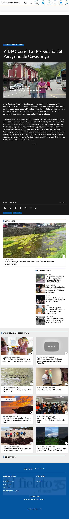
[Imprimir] (31, 2)
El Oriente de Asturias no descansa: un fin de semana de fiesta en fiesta (55, 299)
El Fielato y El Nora (9, 202)
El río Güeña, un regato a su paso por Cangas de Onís (29, 261)
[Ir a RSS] (43, 468)
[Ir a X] (38, 468)
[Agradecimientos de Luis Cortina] (52, 377)
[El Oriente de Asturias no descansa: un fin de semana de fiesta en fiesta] (40, 299)
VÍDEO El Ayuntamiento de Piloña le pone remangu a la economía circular (16, 360)
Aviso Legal (7, 487)
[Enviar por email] (25, 2)
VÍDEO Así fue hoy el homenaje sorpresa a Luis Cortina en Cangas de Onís (51, 420)
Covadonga (7, 213)
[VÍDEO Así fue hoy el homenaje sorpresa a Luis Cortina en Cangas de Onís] (52, 405)
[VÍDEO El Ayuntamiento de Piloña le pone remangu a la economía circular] (17, 346)
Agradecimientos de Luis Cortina (49, 389)
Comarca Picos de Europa (14, 45)
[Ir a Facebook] (35, 468)
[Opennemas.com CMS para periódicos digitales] (34, 509)
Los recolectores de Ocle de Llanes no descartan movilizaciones (17, 450)
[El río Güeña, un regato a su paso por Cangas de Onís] (34, 240)
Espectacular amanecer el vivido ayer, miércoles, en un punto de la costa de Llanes (17, 420)
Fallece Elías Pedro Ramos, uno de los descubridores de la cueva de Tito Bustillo (55, 320)
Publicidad (7, 484)
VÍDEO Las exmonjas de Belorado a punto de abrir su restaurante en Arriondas (50, 361)
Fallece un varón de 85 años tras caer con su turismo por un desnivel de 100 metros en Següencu (55, 289)
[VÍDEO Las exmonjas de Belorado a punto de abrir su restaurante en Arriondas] (52, 346)
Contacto (39, 481)
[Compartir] (37, 2)
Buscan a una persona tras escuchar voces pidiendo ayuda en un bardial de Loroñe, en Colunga (54, 279)
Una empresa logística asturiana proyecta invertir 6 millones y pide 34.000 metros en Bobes (55, 310)
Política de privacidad (11, 491)
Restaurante (18, 213)
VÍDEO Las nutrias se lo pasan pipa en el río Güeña (17, 390)
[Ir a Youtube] (41, 468)
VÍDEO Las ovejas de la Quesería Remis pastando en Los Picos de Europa (51, 450)
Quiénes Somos (8, 481)
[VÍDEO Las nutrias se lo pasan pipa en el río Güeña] (17, 377)
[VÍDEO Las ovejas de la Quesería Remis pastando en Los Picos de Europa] (52, 436)
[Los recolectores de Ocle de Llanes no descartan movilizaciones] (17, 436)
